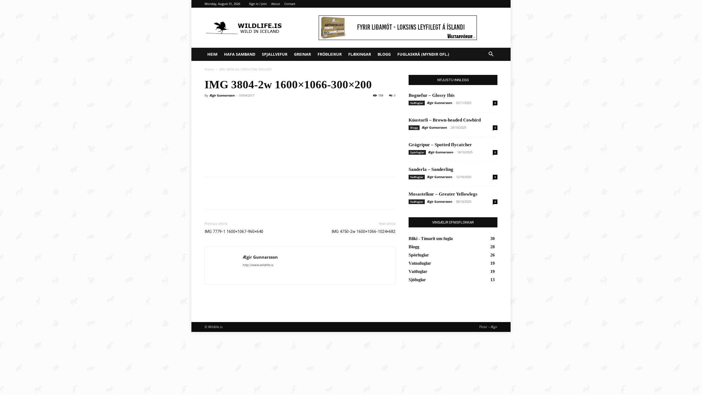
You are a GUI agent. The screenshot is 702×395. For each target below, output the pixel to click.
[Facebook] (210, 198)
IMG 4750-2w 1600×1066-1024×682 (363, 231)
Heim (212, 54)
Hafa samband (239, 54)
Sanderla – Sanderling (431, 169)
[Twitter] (222, 198)
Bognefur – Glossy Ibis (432, 95)
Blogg (384, 54)
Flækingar (359, 54)
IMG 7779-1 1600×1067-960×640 (234, 231)
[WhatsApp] (247, 198)
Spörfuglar (417, 152)
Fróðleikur (330, 54)
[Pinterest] (235, 198)
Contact (289, 4)
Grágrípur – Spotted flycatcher (440, 144)
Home (209, 69)
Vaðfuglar (416, 103)
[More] (261, 198)
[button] (490, 54)
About (275, 4)
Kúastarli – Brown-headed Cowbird (445, 120)
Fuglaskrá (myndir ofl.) (423, 54)
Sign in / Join (258, 4)
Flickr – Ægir (488, 327)
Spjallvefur (274, 54)
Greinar (302, 54)
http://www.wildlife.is (258, 265)
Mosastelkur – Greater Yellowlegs (443, 194)
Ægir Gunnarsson (222, 95)
